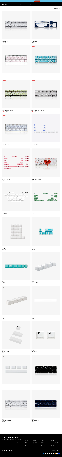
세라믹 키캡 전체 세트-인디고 (36, 420)
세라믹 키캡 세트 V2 (5, 41)
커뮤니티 (26, 440)
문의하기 (34, 440)
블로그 (26, 445)
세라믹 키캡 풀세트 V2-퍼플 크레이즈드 (8, 144)
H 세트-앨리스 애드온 (5, 351)
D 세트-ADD (33, 248)
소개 (40, 4)
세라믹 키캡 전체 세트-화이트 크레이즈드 (38, 110)
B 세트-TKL (33, 213)
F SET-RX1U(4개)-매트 (5, 317)
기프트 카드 (27, 443)
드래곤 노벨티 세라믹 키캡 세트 (36, 144)
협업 (26, 442)
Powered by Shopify (10, 453)
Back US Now (37, 1)
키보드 (26, 4)
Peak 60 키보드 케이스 (54, 442)
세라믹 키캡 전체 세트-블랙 (36, 386)
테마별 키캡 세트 (53, 445)
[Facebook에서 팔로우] (2, 450)
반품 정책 (42, 442)
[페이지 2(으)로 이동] (33, 425)
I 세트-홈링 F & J (34, 351)
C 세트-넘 (3, 248)
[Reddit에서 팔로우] (13, 450)
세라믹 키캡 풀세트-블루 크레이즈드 (37, 75)
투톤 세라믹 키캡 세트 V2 (35, 41)
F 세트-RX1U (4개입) (35, 282)
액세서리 (30, 4)
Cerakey (3, 40)
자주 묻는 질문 (35, 442)
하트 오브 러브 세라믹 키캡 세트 (36, 179)
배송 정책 (42, 440)
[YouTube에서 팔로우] (9, 450)
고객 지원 (35, 4)
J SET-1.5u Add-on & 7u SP (6, 386)
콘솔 (33, 445)
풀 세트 (21, 4)
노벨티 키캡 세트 (53, 443)
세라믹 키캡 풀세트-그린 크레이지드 (7, 110)
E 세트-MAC (4, 282)
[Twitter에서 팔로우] (4, 450)
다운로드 (34, 443)
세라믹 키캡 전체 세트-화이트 (6, 420)
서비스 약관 (43, 445)
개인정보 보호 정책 (44, 443)
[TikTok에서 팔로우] (11, 450)
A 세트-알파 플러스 (5, 213)
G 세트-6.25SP (34, 317)
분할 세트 (52, 440)
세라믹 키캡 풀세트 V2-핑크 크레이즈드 (8, 75)
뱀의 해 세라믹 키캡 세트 (6, 179)
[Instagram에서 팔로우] (6, 450)
